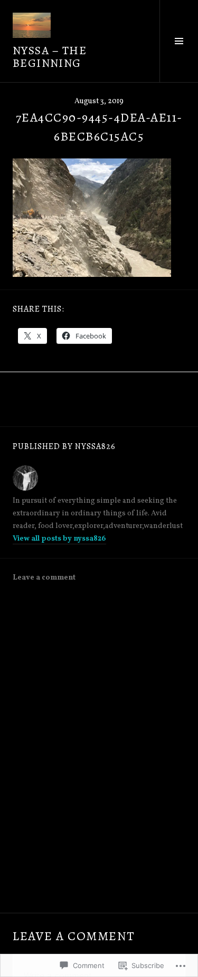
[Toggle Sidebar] (178, 41)
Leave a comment (44, 578)
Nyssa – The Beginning (50, 57)
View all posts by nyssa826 (59, 539)
